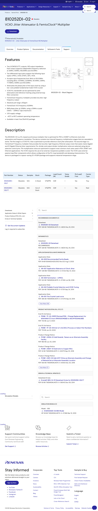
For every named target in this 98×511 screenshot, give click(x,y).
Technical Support (80, 474)
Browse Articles (41, 446)
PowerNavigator (59, 495)
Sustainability (37, 487)
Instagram (12, 494)
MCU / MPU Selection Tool (62, 484)
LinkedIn (12, 497)
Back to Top (95, 509)
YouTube (12, 487)
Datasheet (13, 31)
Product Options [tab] (23, 49)
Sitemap (77, 508)
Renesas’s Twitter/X (15, 490)
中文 (75, 498)
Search (89, 6)
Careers (35, 477)
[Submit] (85, 10)
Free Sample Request (80, 477)
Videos (35, 496)
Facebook (12, 492)
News (35, 484)
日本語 (76, 502)
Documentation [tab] (38, 49)
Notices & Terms (49, 508)
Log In (93, 1)
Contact (35, 490)
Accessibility (69, 508)
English (76, 495)
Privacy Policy (60, 508)
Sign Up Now (11, 483)
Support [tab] (66, 49)
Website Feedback (87, 508)
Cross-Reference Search (61, 501)
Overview (36, 474)
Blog (34, 493)
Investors (36, 481)
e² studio (56, 474)
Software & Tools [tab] (54, 49)
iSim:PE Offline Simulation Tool (63, 487)
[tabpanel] (49, 440)
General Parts (15, 12)
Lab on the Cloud (59, 498)
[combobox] (89, 10)
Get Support (9, 446)
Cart (87, 1)
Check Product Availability (82, 481)
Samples (79, 1)
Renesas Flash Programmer (62, 481)
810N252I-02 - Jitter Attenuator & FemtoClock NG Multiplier (26, 41)
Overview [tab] (10, 49)
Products (7, 12)
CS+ (55, 477)
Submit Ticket (72, 444)
